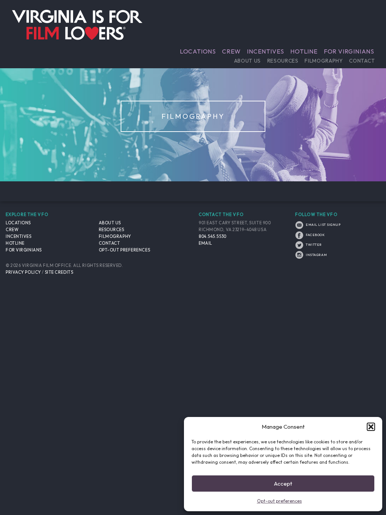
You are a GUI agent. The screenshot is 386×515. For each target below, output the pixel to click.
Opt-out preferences (279, 501)
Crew (231, 51)
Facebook (315, 235)
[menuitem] (198, 51)
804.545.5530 (213, 236)
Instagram (316, 255)
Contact (362, 60)
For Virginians (349, 51)
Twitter (313, 244)
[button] (371, 427)
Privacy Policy (23, 272)
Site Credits (59, 272)
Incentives (265, 51)
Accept (283, 483)
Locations (198, 51)
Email (205, 243)
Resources (283, 60)
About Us (247, 60)
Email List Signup (323, 224)
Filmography (324, 60)
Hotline (304, 51)
